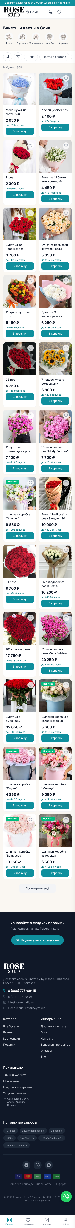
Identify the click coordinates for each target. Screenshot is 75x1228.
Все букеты (11, 1026)
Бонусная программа (55, 1044)
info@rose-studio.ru (21, 1002)
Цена (30, 56)
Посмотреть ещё (37, 888)
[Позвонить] (50, 12)
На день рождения (16, 1145)
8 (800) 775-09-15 (22, 991)
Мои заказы (11, 1081)
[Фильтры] (18, 56)
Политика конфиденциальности (29, 1184)
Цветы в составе (54, 56)
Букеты (8, 1032)
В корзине (57, 1130)
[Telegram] (26, 1165)
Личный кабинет (14, 1075)
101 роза (11, 1130)
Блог (44, 1056)
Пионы (9, 1137)
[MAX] (49, 1165)
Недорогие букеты (52, 1137)
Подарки (9, 1044)
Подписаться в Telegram (40, 940)
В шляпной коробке (33, 1130)
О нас (45, 1032)
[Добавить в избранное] (30, 78)
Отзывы (46, 1050)
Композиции (11, 1038)
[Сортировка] (7, 56)
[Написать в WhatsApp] (66, 1196)
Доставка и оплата (53, 1026)
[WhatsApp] (38, 1165)
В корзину (20, 131)
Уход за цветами (14, 1093)
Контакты (47, 1038)
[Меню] (68, 12)
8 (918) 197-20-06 (20, 996)
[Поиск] (59, 12)
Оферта (61, 1184)
